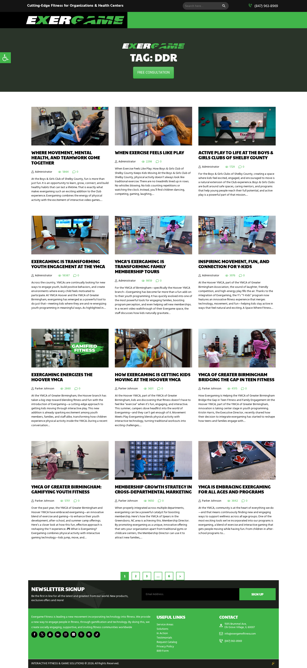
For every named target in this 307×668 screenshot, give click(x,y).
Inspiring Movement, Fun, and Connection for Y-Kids (233, 264)
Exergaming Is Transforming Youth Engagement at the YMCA (68, 264)
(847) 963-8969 (266, 6)
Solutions (162, 629)
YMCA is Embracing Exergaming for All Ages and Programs (234, 489)
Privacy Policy (165, 646)
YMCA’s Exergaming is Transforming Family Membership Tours (140, 266)
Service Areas (165, 624)
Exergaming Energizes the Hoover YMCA (62, 377)
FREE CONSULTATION (153, 72)
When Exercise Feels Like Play (149, 152)
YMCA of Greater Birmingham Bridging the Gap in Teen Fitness (236, 377)
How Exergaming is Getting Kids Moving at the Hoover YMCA (152, 377)
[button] (5, 57)
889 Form (163, 651)
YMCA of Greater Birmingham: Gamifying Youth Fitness (66, 489)
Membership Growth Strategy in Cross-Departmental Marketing (153, 489)
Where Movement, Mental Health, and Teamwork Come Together (65, 157)
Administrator (43, 172)
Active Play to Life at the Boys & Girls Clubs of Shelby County (235, 155)
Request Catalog (167, 642)
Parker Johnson (44, 388)
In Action (162, 633)
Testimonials (164, 637)
